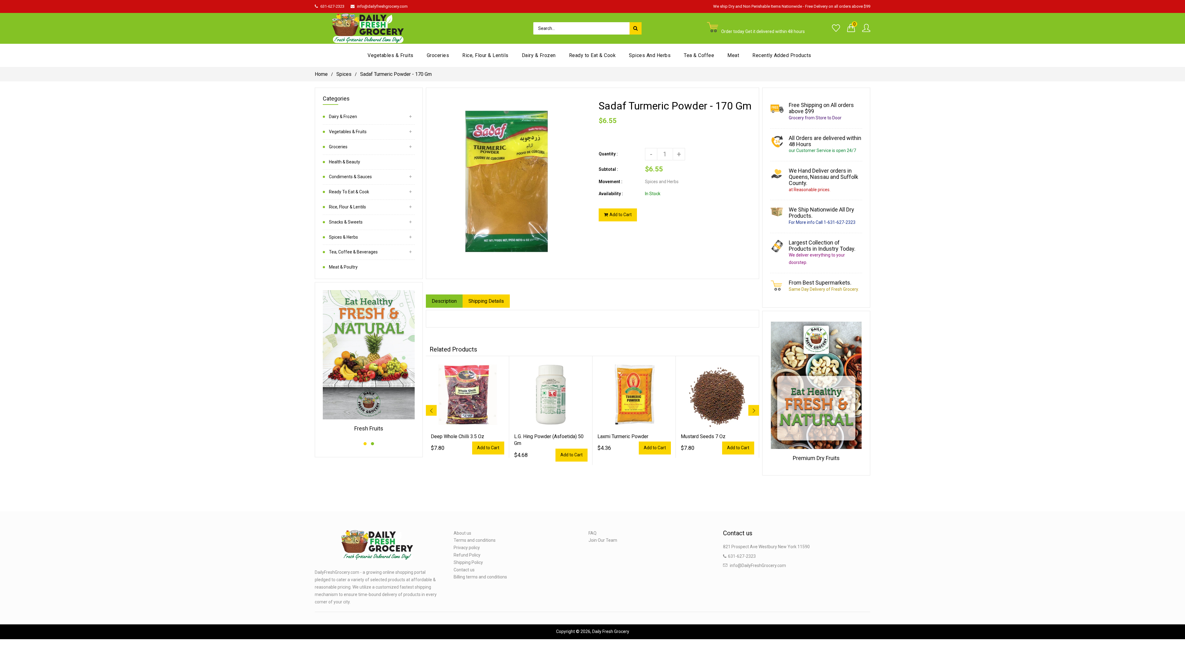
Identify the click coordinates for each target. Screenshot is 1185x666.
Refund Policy (467, 555)
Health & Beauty (344, 161)
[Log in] (866, 28)
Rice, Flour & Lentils (347, 206)
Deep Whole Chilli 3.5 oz (457, 436)
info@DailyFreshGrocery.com (758, 565)
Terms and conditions (475, 540)
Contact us (464, 569)
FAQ (592, 533)
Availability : (611, 193)
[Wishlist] (836, 28)
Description (444, 301)
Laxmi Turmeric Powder (622, 436)
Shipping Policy (468, 562)
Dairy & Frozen (343, 116)
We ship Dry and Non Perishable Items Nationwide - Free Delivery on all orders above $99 (791, 6)
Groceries (338, 146)
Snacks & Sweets (346, 222)
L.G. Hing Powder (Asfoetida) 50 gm (549, 440)
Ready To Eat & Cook (349, 191)
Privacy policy (467, 547)
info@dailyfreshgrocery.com (382, 6)
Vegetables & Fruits (348, 131)
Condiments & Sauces (350, 176)
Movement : (610, 181)
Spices (343, 74)
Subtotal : (608, 169)
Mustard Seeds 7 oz (703, 436)
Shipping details (486, 301)
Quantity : (608, 153)
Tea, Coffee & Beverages (353, 251)
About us (462, 533)
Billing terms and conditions (480, 576)
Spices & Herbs (343, 237)
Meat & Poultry (343, 267)
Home (321, 74)
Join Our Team (602, 540)
